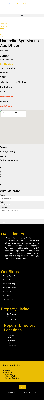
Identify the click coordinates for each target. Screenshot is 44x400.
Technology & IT (8, 299)
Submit (3, 222)
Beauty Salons (6, 106)
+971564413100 (6, 96)
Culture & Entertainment (11, 280)
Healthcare (7, 295)
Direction (3, 24)
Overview (3, 26)
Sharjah (11, 335)
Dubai (10, 338)
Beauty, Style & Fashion (11, 276)
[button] (22, 15)
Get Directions (7, 64)
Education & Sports (10, 287)
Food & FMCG (8, 291)
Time (2, 29)
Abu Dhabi (12, 345)
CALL (2, 34)
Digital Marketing (9, 284)
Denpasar (11, 340)
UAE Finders (12, 234)
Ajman (10, 343)
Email (2, 36)
